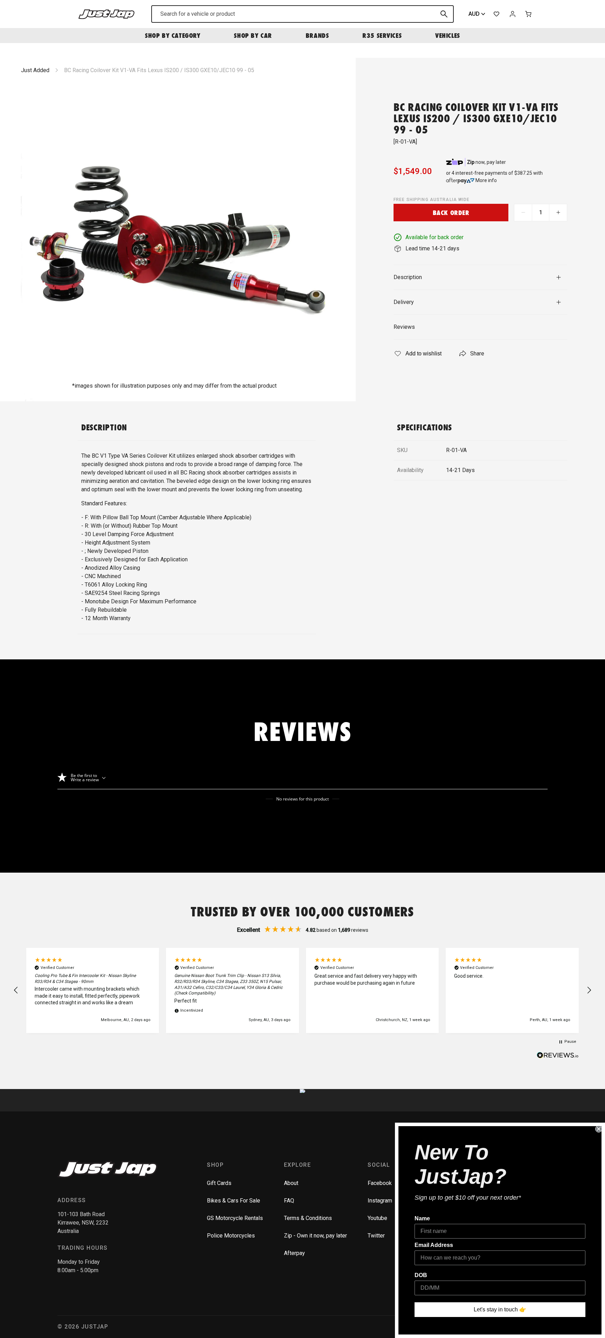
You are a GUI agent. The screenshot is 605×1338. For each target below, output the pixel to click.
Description (408, 277)
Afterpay (294, 1253)
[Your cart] (529, 14)
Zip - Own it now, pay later (315, 1235)
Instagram (380, 1200)
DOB (421, 1275)
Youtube (377, 1218)
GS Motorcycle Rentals (235, 1218)
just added (35, 70)
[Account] (513, 14)
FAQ (289, 1200)
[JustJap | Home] (106, 13)
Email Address (434, 1245)
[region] (302, 990)
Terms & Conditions (308, 1218)
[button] (16, 990)
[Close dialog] (598, 1128)
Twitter (376, 1235)
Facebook (380, 1183)
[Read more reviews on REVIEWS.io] (558, 1056)
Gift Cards (219, 1183)
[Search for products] (444, 14)
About (291, 1183)
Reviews (404, 327)
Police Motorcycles (231, 1235)
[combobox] (302, 14)
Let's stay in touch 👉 (500, 1309)
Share (477, 353)
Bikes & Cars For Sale (233, 1200)
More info (486, 180)
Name (422, 1218)
